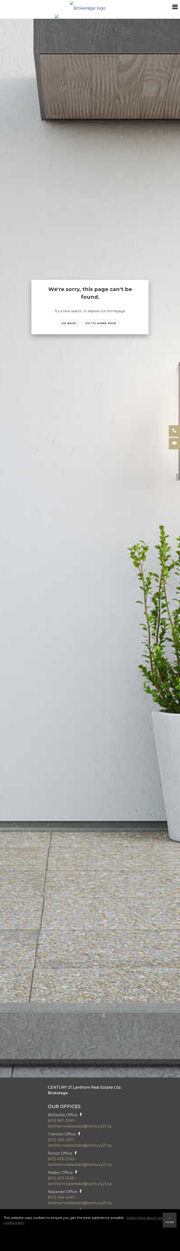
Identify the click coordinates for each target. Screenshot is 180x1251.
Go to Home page (101, 323)
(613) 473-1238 (61, 1178)
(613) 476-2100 (61, 1159)
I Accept (169, 1220)
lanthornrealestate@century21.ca (79, 1126)
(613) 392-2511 (60, 1140)
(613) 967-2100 (61, 1120)
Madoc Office (60, 1172)
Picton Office (60, 1153)
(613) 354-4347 (61, 1197)
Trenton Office (62, 1134)
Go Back (68, 323)
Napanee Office (62, 1191)
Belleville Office (63, 1115)
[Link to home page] (90, 7)
